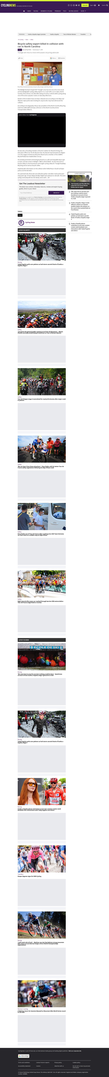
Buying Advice (73, 11)
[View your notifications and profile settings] (98, 5)
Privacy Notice (22, 198)
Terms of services (38, 197)
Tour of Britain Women (69, 34)
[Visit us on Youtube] (76, 5)
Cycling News (27, 49)
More (82, 11)
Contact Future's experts (42, 1062)
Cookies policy (76, 1062)
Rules (27, 39)
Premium (58, 11)
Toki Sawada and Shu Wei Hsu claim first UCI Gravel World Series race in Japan (80, 185)
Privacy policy (58, 1062)
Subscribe (85, 5)
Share (21, 58)
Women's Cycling (46, 11)
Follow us (54, 58)
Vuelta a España (54, 34)
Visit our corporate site (74, 1051)
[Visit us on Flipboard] (79, 5)
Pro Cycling (20, 39)
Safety (31, 39)
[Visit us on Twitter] (71, 5)
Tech (64, 11)
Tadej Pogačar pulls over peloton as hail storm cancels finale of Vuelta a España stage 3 (80, 216)
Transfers (83, 34)
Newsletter (62, 58)
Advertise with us (59, 1066)
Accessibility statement (24, 1066)
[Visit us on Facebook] (69, 5)
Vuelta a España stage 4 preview (36, 34)
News (29, 11)
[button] (105, 5)
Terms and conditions (24, 1062)
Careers (38, 1066)
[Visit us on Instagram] (74, 5)
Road (20, 215)
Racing (36, 11)
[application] (42, 130)
